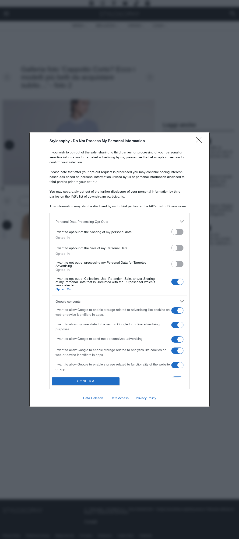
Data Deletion (93, 398)
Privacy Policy (146, 398)
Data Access (119, 398)
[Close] (200, 141)
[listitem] (119, 221)
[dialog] (119, 269)
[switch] (177, 232)
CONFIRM (86, 381)
